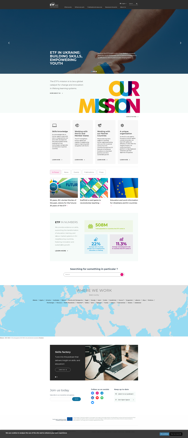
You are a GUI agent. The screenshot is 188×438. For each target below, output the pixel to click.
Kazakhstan (112, 300)
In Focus (55, 172)
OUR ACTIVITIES (131, 116)
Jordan (105, 300)
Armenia (48, 300)
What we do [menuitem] (68, 7)
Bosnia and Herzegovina (75, 300)
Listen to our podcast (125, 394)
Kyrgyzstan (129, 300)
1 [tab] (91, 71)
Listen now (62, 369)
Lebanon (137, 300)
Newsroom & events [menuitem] (111, 7)
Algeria (41, 300)
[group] (94, 310)
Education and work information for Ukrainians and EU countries (124, 201)
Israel (99, 300)
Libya (144, 300)
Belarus (64, 300)
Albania (35, 300)
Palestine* (80, 302)
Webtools (2, 337)
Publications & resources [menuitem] (95, 7)
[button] (86, 309)
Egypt (87, 300)
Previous (8, 42)
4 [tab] (96, 71)
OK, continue (164, 434)
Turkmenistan (121, 302)
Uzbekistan (137, 302)
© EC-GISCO (7, 337)
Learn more (104, 64)
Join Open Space (124, 400)
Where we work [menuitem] (79, 7)
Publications (89, 172)
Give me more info (175, 434)
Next (180, 42)
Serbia (87, 302)
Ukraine (130, 302)
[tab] (55, 172)
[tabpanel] (94, 41)
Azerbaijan (56, 300)
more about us (55, 93)
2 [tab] (93, 71)
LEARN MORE (56, 159)
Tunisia (106, 302)
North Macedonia (69, 302)
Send (76, 399)
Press (101, 172)
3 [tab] (94, 71)
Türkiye (112, 302)
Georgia (93, 300)
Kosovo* (121, 300)
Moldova (150, 300)
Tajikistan (99, 302)
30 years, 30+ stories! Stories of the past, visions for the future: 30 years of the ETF (63, 203)
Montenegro (50, 302)
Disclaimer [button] (41, 337)
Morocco (59, 302)
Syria (92, 302)
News (66, 172)
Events (76, 172)
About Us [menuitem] (123, 7)
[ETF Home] (55, 5)
